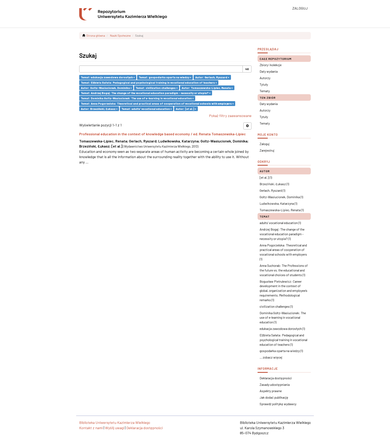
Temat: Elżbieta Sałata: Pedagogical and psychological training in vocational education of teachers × (149, 82)
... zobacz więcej (271, 357)
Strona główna (95, 35)
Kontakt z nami (91, 427)
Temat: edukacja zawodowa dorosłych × (108, 77)
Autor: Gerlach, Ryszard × (212, 77)
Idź (247, 69)
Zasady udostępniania (275, 384)
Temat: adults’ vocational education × (146, 108)
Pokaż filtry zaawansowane (230, 115)
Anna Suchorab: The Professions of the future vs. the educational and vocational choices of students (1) (284, 270)
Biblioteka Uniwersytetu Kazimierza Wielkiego (114, 422)
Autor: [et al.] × (186, 108)
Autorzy (265, 78)
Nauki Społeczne (120, 35)
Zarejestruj (267, 150)
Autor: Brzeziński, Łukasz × (99, 108)
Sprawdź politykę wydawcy (278, 404)
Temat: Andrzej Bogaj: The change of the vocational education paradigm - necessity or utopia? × (145, 93)
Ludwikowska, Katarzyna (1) (278, 203)
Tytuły (264, 84)
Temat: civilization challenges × (157, 87)
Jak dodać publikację (274, 397)
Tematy (265, 91)
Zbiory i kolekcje (271, 65)
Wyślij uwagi (114, 427)
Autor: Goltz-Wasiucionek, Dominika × (106, 87)
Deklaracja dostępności (276, 378)
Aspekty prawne (271, 391)
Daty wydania (269, 71)
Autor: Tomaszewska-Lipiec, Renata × (207, 87)
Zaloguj (265, 144)
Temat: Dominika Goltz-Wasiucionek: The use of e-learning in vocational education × (137, 98)
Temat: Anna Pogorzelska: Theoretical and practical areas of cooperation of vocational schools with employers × (157, 103)
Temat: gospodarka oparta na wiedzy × (165, 77)
